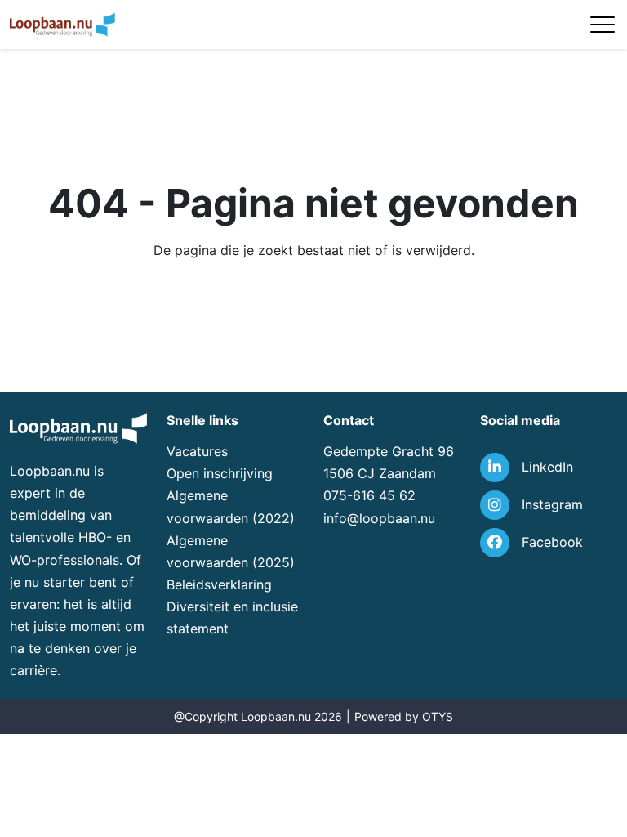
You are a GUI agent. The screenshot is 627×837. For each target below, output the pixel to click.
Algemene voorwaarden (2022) (231, 506)
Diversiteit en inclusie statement (232, 617)
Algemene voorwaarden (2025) (231, 551)
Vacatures (197, 451)
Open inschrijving (220, 473)
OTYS (437, 716)
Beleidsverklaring (219, 584)
